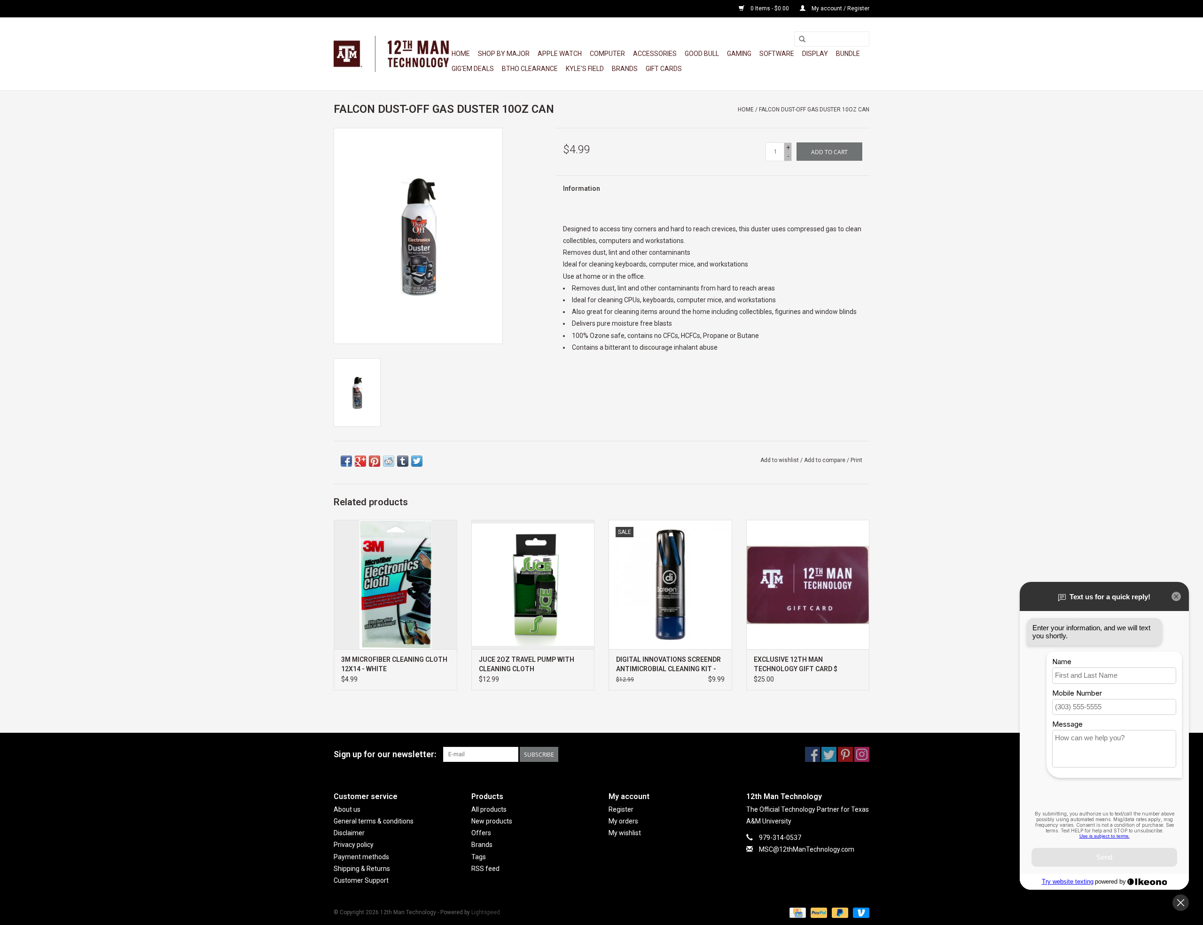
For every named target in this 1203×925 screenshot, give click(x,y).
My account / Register (839, 8)
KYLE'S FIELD (585, 68)
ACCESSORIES (655, 53)
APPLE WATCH (560, 53)
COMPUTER (607, 53)
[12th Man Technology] (391, 54)
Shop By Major (504, 53)
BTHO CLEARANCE (530, 68)
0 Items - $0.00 (769, 8)
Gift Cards (664, 68)
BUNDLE (848, 53)
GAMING (739, 53)
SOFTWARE (776, 53)
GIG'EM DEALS (473, 68)
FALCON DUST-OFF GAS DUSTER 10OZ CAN (814, 109)
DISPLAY (815, 53)
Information (581, 188)
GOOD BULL (702, 53)
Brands (625, 68)
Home (461, 53)
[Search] (802, 39)
